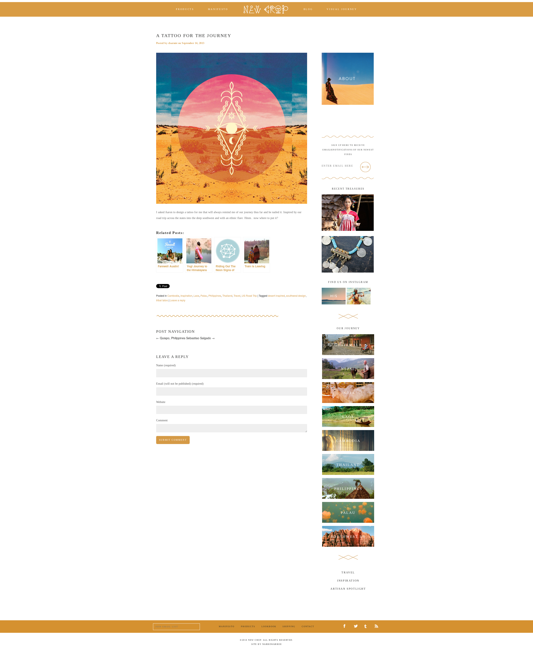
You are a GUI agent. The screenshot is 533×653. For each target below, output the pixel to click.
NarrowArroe (272, 644)
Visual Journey (342, 9)
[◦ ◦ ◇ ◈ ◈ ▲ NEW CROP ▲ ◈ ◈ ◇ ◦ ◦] (266, 9)
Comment (162, 420)
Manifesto (218, 9)
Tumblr (367, 626)
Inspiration (186, 295)
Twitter (356, 627)
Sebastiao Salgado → (200, 338)
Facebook (346, 626)
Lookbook (269, 626)
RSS (377, 626)
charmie (172, 43)
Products (185, 9)
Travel (237, 295)
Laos (196, 295)
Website (160, 402)
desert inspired (276, 295)
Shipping (289, 626)
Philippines (214, 295)
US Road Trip (249, 295)
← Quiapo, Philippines (170, 338)
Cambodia (173, 295)
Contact (308, 626)
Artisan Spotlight (348, 588)
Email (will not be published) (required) (180, 383)
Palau (203, 295)
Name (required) (166, 365)
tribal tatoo (162, 300)
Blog (308, 9)
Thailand (227, 295)
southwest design (296, 295)
